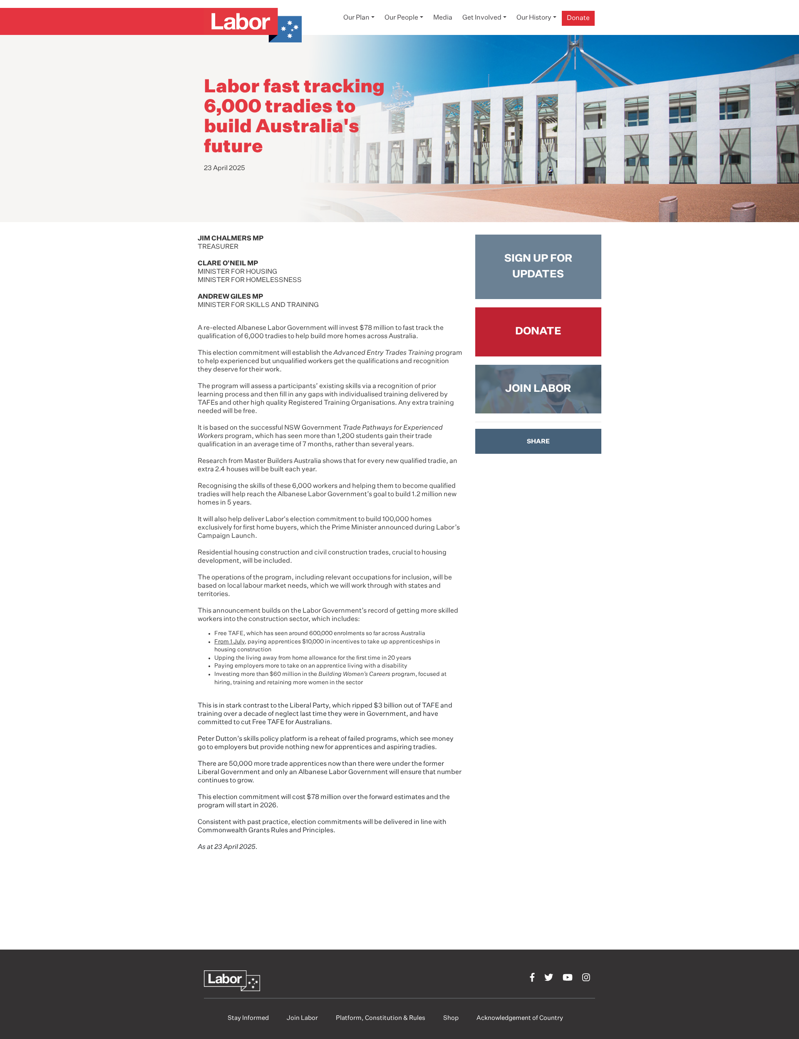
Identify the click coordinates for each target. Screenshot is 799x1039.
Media (442, 18)
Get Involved (481, 18)
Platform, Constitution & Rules (380, 1018)
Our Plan (356, 18)
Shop (451, 1018)
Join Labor (302, 1018)
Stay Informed (248, 1018)
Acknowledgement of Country (519, 1018)
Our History (533, 18)
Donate (578, 18)
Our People (401, 18)
